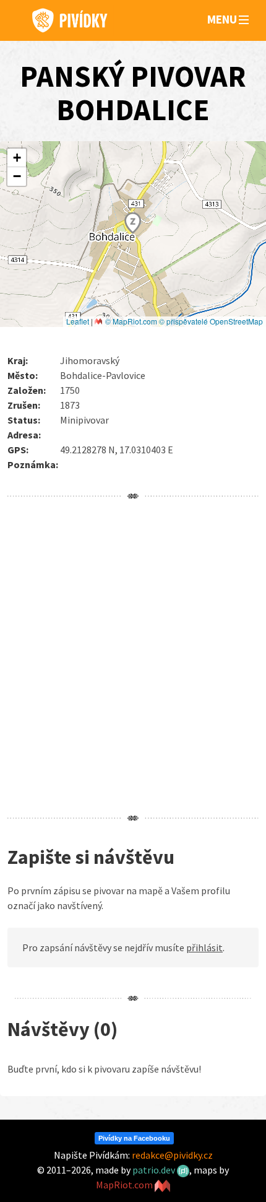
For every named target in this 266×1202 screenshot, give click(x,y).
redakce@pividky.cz (172, 1155)
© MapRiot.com (131, 321)
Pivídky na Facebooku (134, 1138)
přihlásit (204, 947)
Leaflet (77, 321)
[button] (244, 20)
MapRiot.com (125, 1184)
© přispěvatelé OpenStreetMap (211, 321)
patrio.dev (154, 1170)
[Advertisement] (133, 657)
